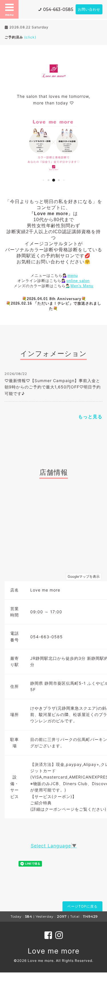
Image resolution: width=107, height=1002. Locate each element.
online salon (78, 281)
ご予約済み (20, 37)
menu (9, 14)
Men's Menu (81, 286)
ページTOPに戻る (82, 906)
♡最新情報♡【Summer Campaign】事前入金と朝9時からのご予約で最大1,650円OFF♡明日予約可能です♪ (53, 387)
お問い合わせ (89, 9)
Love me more (54, 951)
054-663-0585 (58, 9)
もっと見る (90, 416)
